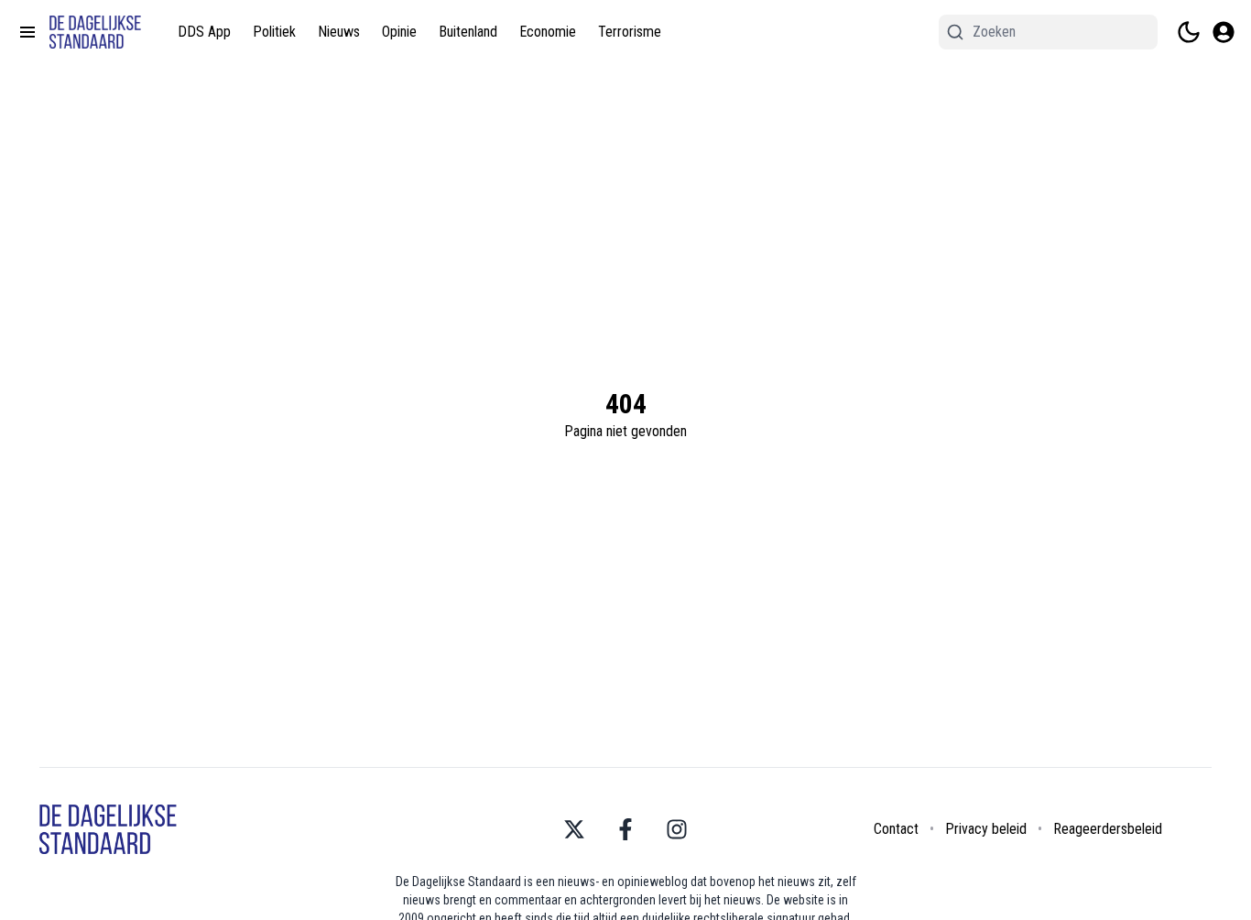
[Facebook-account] (625, 829)
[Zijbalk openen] (27, 32)
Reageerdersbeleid (1107, 829)
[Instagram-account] (677, 829)
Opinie (399, 31)
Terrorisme (629, 31)
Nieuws (339, 31)
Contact (896, 829)
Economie (547, 31)
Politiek (274, 31)
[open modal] (1224, 32)
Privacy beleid (986, 829)
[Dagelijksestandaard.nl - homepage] (95, 32)
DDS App (204, 31)
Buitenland (468, 31)
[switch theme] (1189, 32)
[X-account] (574, 829)
